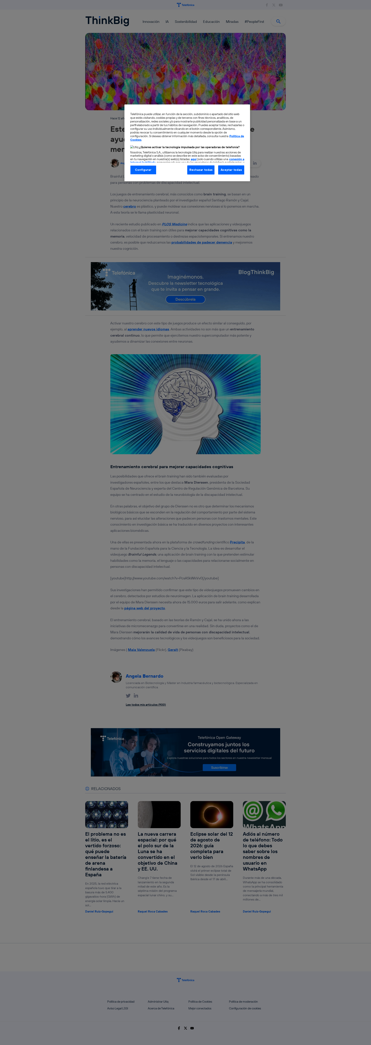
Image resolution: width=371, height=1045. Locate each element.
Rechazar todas (200, 170)
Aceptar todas (231, 170)
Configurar (143, 170)
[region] (187, 142)
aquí (194, 159)
